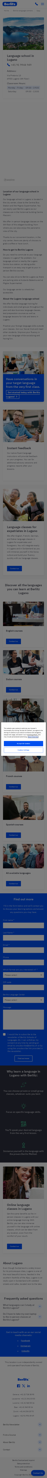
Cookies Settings (23, 750)
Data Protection (33, 737)
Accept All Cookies (23, 743)
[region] (23, 739)
